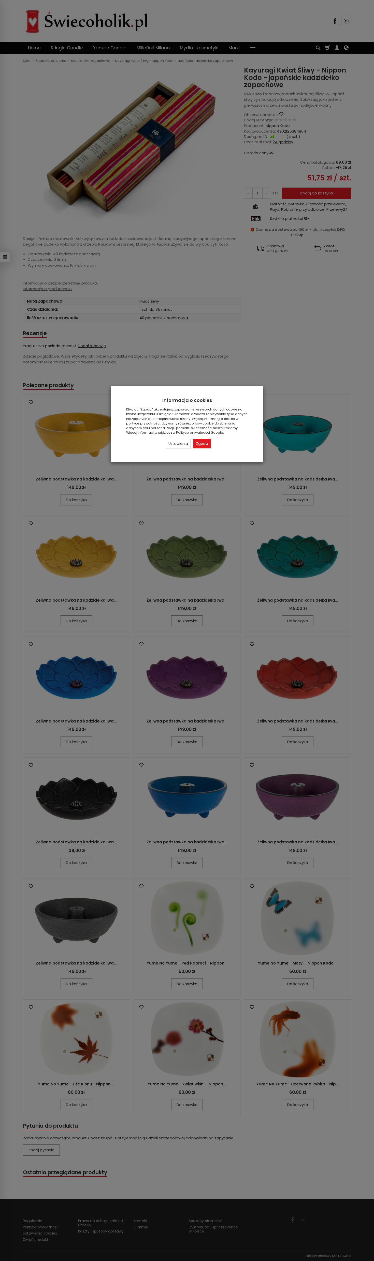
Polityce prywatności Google (199, 432)
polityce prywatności (143, 423)
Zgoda (202, 443)
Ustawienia (178, 443)
